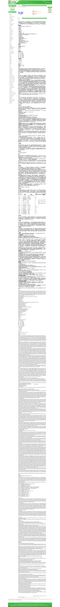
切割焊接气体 (11, 70)
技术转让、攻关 (11, 37)
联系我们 (24, 601)
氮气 (10, 67)
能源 (10, 54)
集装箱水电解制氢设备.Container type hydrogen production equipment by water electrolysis (30, 597)
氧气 (10, 66)
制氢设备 (11, 97)
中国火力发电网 (25, 599)
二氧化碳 (11, 69)
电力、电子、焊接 (12, 80)
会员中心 (26, 601)
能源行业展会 (11, 53)
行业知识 (11, 18)
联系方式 (43, 1)
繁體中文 (45, 1)
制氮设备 (11, 98)
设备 (10, 43)
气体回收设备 (11, 101)
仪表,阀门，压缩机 (12, 23)
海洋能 (10, 59)
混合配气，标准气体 (12, 100)
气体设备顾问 (11, 24)
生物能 (10, 58)
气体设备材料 (11, 91)
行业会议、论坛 (11, 34)
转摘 (10, 26)
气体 (10, 14)
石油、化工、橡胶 (12, 78)
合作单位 (11, 103)
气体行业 (11, 28)
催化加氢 (11, 88)
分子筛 (10, 89)
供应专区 (11, 35)
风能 (10, 57)
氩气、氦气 (11, 68)
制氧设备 (11, 102)
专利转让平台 (11, 25)
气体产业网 (15, 599)
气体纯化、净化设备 (12, 16)
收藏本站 (32, 601)
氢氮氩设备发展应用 (12, 47)
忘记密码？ (14, 10)
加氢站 (10, 63)
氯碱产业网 (32, 599)
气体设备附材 (11, 95)
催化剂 (10, 90)
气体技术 (11, 73)
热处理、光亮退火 (12, 76)
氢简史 (9, 599)
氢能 (10, 55)
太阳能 (10, 56)
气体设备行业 (11, 33)
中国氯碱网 (11, 599)
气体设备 (11, 15)
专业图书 (11, 44)
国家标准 (11, 46)
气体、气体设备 (11, 29)
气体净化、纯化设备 (12, 99)
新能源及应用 (11, 38)
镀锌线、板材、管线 (12, 77)
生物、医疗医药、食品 (12, 79)
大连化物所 (29, 599)
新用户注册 (11, 10)
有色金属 (11, 85)
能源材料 (11, 60)
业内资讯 (11, 27)
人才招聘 (21, 601)
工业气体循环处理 (12, 87)
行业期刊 (11, 45)
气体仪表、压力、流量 (12, 92)
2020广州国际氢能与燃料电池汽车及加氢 (43, 599)
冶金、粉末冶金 (11, 75)
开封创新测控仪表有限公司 (20, 599)
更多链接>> (29, 601)
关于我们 (19, 601)
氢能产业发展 (11, 48)
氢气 (10, 65)
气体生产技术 (11, 17)
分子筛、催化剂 (11, 19)
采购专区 (11, 36)
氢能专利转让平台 (36, 599)
